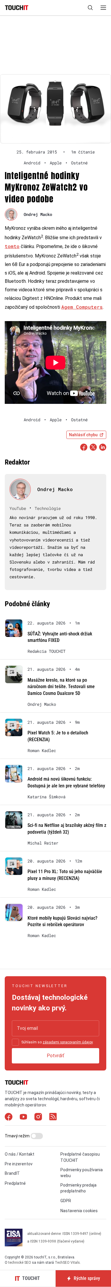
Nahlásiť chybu (83, 434)
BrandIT (12, 1173)
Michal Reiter (43, 843)
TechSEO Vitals (67, 1262)
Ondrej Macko (38, 214)
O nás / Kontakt (19, 1154)
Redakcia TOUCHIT (46, 651)
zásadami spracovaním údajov (68, 1042)
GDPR (65, 1200)
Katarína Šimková (46, 797)
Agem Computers (82, 307)
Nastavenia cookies (79, 1210)
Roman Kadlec (42, 751)
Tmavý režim (17, 1136)
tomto (12, 246)
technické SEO (19, 1262)
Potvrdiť (55, 1055)
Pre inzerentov (19, 1164)
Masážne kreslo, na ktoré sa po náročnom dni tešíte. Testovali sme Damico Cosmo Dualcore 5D (61, 686)
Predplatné (15, 1183)
